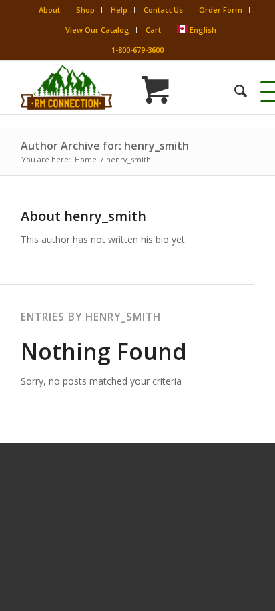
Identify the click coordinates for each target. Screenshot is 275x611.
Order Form (220, 10)
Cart (153, 30)
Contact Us (163, 10)
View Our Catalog (97, 30)
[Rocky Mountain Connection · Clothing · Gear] (114, 87)
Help (119, 10)
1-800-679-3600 (137, 50)
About (49, 10)
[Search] (234, 91)
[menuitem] (234, 91)
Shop (85, 10)
